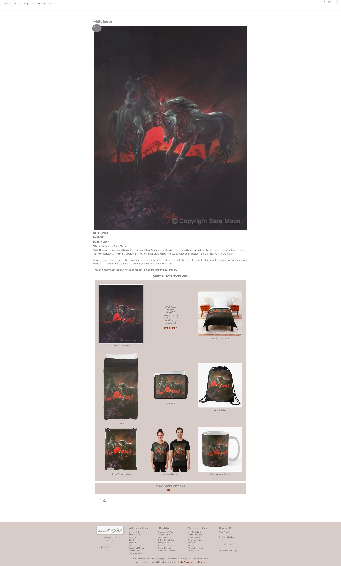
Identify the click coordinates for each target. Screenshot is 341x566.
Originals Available (166, 540)
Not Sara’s (192, 545)
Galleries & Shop (21, 3)
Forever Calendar (165, 545)
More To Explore (38, 3)
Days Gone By (134, 535)
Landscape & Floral (166, 532)
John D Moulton (186, 562)
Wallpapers (192, 543)
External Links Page (228, 551)
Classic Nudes (164, 535)
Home (7, 3)
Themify (201, 562)
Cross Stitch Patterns (167, 551)
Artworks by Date (195, 540)
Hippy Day (132, 537)
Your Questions (194, 532)
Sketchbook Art (165, 537)
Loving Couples (134, 545)
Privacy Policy (194, 551)
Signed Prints (163, 543)
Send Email (224, 532)
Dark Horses (100, 232)
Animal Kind (133, 532)
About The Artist (195, 535)
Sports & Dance (135, 553)
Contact (52, 3)
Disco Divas (133, 543)
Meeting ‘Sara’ (194, 537)
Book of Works (164, 548)
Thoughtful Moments (137, 548)
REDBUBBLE (170, 328)
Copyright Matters (195, 548)
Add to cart (97, 28)
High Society (133, 540)
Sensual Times (134, 551)
